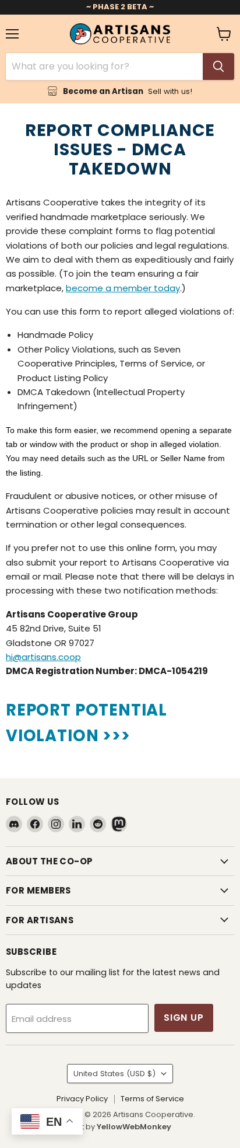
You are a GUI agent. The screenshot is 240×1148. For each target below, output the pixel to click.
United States (114, 1073)
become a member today (123, 288)
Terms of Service (152, 1098)
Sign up (184, 1017)
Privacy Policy (82, 1098)
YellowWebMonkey (134, 1126)
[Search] (218, 66)
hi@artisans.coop (43, 657)
